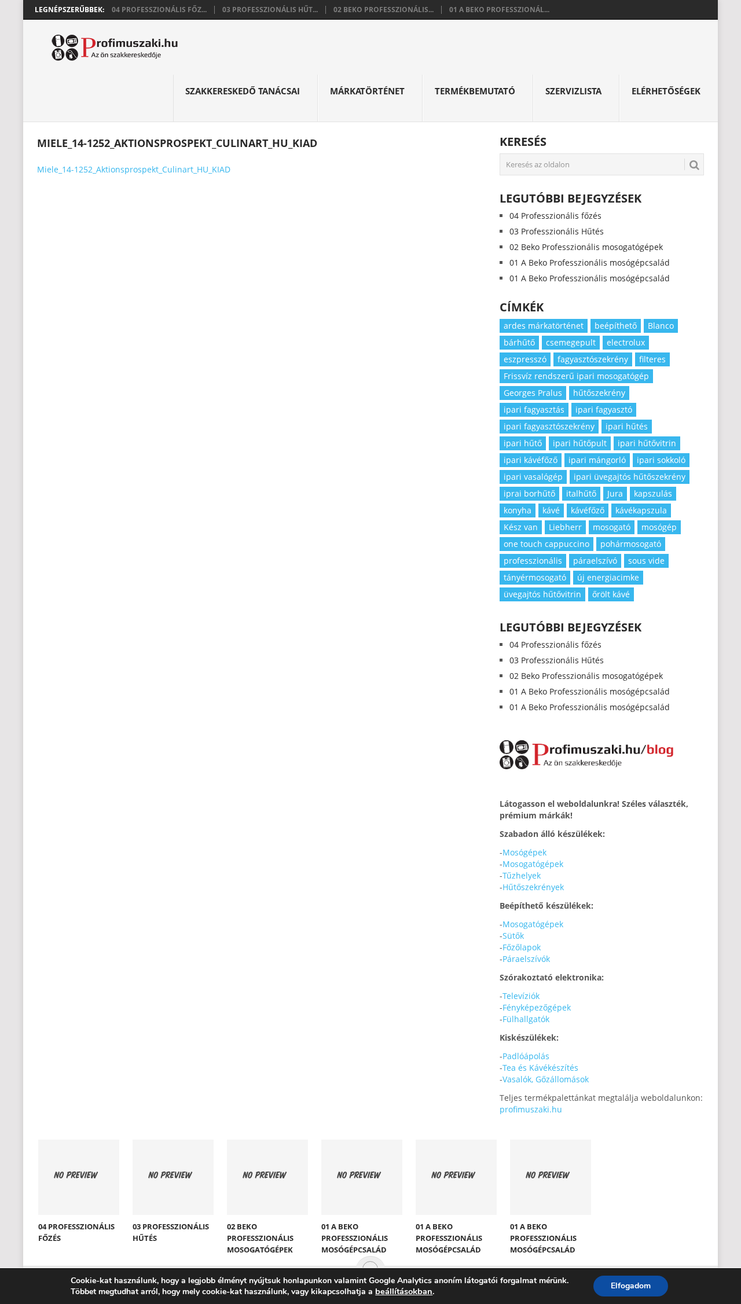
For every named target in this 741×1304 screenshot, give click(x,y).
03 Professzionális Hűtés (556, 231)
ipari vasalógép (533, 476)
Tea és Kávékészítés (540, 1067)
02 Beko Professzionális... (383, 10)
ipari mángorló (597, 459)
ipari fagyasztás (534, 409)
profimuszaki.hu (531, 1109)
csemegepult (571, 342)
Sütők (513, 935)
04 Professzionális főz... (159, 10)
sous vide (646, 560)
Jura (615, 493)
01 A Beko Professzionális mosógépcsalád (589, 262)
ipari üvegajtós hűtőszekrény (629, 476)
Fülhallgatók (525, 1018)
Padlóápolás (525, 1055)
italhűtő (581, 493)
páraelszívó (595, 560)
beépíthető (616, 325)
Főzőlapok (521, 947)
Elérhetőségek (666, 91)
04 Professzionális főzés (555, 215)
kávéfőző (587, 510)
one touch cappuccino (546, 543)
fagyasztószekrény (592, 359)
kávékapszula (641, 510)
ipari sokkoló (661, 459)
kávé (551, 510)
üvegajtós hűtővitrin (542, 594)
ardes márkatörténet (544, 325)
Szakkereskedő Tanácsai (242, 91)
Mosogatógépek (532, 863)
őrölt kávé (611, 594)
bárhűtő (519, 342)
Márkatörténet (367, 91)
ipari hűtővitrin (647, 443)
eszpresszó (525, 359)
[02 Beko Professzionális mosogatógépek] (267, 1177)
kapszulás (653, 493)
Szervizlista (573, 91)
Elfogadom (631, 1285)
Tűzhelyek (521, 875)
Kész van (521, 526)
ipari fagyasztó (603, 409)
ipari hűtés (627, 426)
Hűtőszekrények (533, 886)
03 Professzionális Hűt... (270, 10)
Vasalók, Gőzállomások (545, 1079)
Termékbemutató (475, 91)
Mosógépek (524, 852)
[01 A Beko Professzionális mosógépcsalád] (361, 1177)
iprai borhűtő (529, 493)
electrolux (626, 342)
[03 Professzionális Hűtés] (173, 1177)
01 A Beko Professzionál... (499, 10)
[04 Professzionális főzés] (78, 1177)
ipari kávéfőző (530, 459)
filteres (652, 359)
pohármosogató (630, 543)
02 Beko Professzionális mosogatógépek (586, 246)
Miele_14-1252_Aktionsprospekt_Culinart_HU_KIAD (133, 169)
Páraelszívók (526, 958)
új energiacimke (608, 577)
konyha (517, 510)
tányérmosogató (535, 577)
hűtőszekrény (599, 392)
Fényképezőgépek (536, 1007)
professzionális (533, 560)
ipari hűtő (523, 443)
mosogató (611, 526)
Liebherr (565, 526)
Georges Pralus (533, 392)
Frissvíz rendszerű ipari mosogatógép (576, 375)
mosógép (659, 526)
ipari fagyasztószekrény (549, 426)
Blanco (661, 325)
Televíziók (521, 995)
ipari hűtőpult (580, 443)
